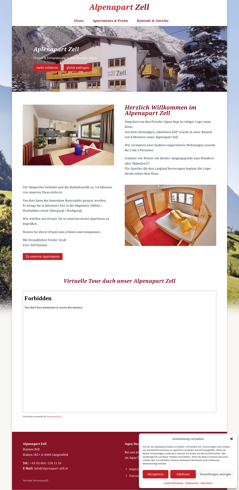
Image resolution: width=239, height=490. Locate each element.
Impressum (206, 482)
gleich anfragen (78, 68)
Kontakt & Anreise (153, 21)
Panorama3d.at (54, 416)
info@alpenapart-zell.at (51, 468)
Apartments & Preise (110, 21)
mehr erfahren (47, 68)
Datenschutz (192, 482)
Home (79, 21)
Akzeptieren (155, 474)
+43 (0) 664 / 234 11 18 (45, 463)
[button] (231, 439)
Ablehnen (183, 474)
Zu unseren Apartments (43, 256)
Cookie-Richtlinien (174, 482)
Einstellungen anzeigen (215, 474)
